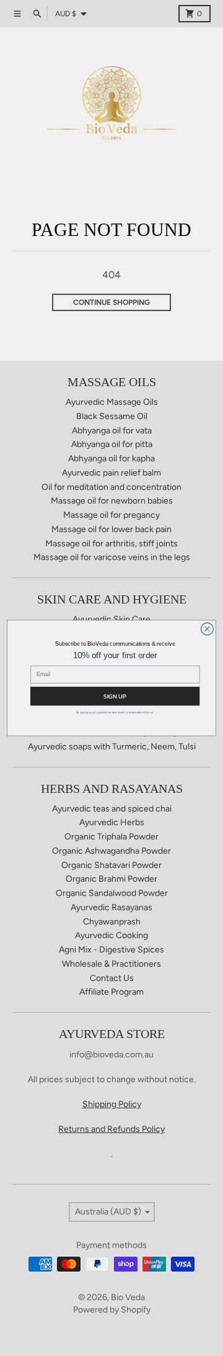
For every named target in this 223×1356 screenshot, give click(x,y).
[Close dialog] (207, 629)
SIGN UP (114, 695)
